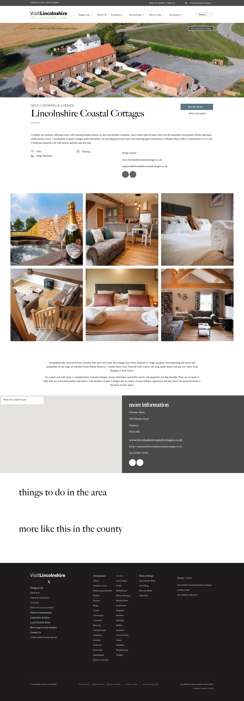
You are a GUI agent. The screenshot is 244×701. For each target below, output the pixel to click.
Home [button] (33, 28)
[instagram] (132, 174)
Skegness (35, 123)
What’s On (102, 15)
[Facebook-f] (179, 3)
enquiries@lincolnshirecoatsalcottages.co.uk (144, 166)
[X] (186, 3)
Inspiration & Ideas (40, 617)
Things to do (84, 15)
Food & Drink (135, 15)
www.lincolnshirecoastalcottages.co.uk (142, 159)
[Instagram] (182, 3)
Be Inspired (116, 15)
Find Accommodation (41, 612)
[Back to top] (235, 554)
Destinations (174, 15)
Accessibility (160, 3)
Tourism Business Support (200, 3)
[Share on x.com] (50, 93)
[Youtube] (43, 581)
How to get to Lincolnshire (43, 627)
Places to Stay (155, 15)
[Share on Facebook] (41, 93)
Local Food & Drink (40, 622)
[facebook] (125, 174)
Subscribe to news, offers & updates (44, 2)
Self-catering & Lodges (201, 28)
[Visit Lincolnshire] (48, 14)
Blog (151, 3)
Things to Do (36, 588)
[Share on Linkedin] (45, 93)
